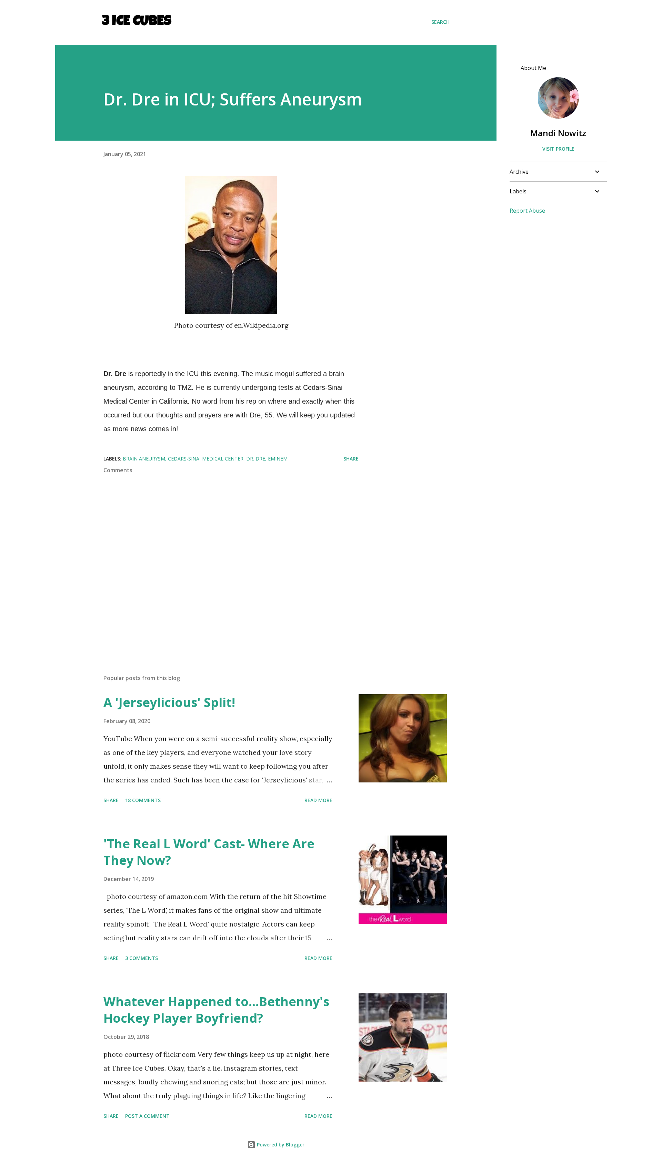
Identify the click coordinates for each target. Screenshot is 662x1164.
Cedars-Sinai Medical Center (205, 458)
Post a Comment (147, 1116)
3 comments (141, 958)
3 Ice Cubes (136, 22)
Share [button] (351, 458)
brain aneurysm (144, 458)
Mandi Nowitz (558, 133)
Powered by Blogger (279, 1144)
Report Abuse (527, 210)
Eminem (278, 458)
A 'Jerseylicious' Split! (169, 702)
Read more (318, 800)
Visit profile (558, 148)
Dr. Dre (255, 458)
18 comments (143, 800)
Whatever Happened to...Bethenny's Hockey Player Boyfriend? (216, 1009)
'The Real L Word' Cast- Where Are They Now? (208, 852)
